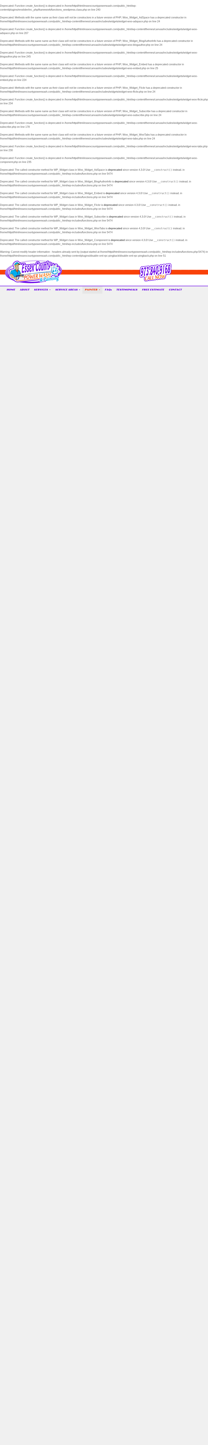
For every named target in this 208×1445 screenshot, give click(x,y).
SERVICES (41, 289)
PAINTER (91, 289)
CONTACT (175, 289)
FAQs (108, 289)
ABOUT (24, 289)
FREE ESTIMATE (153, 289)
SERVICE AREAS (66, 289)
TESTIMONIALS (126, 289)
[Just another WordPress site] (33, 282)
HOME (10, 289)
